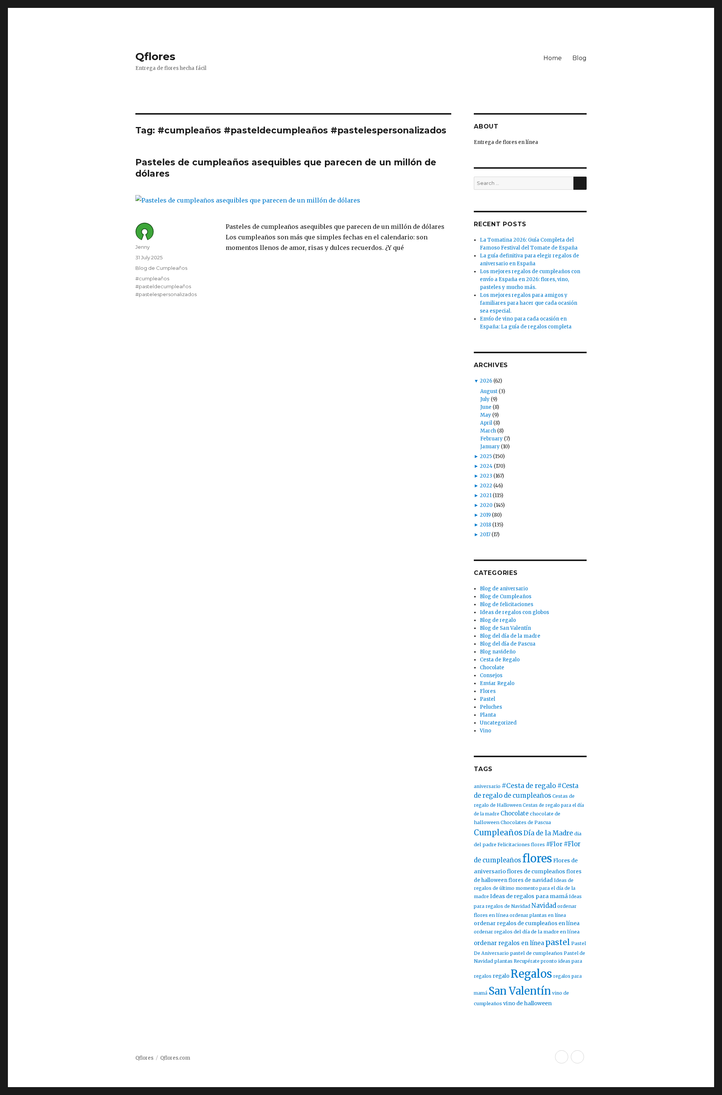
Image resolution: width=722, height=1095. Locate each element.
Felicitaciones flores (521, 844)
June (485, 407)
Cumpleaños (498, 833)
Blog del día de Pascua (507, 644)
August (489, 391)
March (488, 431)
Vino (485, 730)
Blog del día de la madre (510, 636)
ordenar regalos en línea (509, 943)
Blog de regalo (498, 620)
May (485, 415)
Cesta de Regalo (500, 659)
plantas (503, 961)
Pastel (487, 699)
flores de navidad (530, 880)
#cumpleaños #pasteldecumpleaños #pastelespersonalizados (166, 286)
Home (552, 58)
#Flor (554, 844)
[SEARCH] (580, 183)
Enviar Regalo (497, 683)
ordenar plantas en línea (538, 915)
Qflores (155, 56)
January (490, 446)
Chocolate (492, 667)
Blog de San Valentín (505, 628)
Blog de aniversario (504, 588)
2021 (485, 495)
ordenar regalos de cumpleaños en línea (526, 923)
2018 (485, 525)
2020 (486, 505)
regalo (501, 975)
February (491, 439)
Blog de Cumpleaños (161, 268)
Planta (488, 715)
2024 (486, 466)
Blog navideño (498, 652)
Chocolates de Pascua (526, 822)
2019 (485, 515)
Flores (488, 691)
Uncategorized (498, 723)
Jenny (142, 247)
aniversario (487, 786)
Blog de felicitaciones (506, 604)
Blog (579, 58)
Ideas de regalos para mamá (529, 896)
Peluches (491, 707)
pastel (557, 942)
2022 (486, 485)
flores (537, 858)
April (486, 423)
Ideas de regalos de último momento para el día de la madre (524, 888)
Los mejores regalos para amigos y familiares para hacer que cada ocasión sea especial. (528, 303)
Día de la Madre (548, 833)
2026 (486, 381)
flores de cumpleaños (536, 871)
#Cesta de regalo (529, 786)
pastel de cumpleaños (536, 953)
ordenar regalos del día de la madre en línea (526, 932)
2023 (486, 476)
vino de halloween (527, 1003)
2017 (485, 534)
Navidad (543, 906)
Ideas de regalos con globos (514, 612)
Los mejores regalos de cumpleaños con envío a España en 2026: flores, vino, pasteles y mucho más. (530, 279)
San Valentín (519, 991)
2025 (486, 456)
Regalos (531, 974)
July (485, 399)
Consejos (491, 675)
